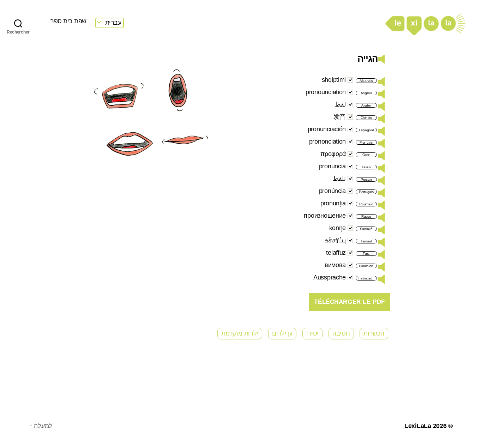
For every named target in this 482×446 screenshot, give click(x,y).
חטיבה (341, 333)
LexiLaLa (417, 425)
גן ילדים (282, 333)
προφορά (333, 153)
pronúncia (332, 190)
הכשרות (373, 333)
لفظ (340, 104)
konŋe (337, 227)
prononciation (327, 141)
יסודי (312, 333)
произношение (325, 215)
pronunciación (327, 129)
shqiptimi (334, 79)
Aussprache (329, 277)
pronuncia (332, 166)
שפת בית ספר (68, 21)
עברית (113, 22)
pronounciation (326, 92)
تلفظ (339, 178)
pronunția (333, 203)
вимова (335, 265)
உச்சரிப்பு (335, 240)
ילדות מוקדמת (239, 333)
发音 (339, 116)
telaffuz (336, 252)
